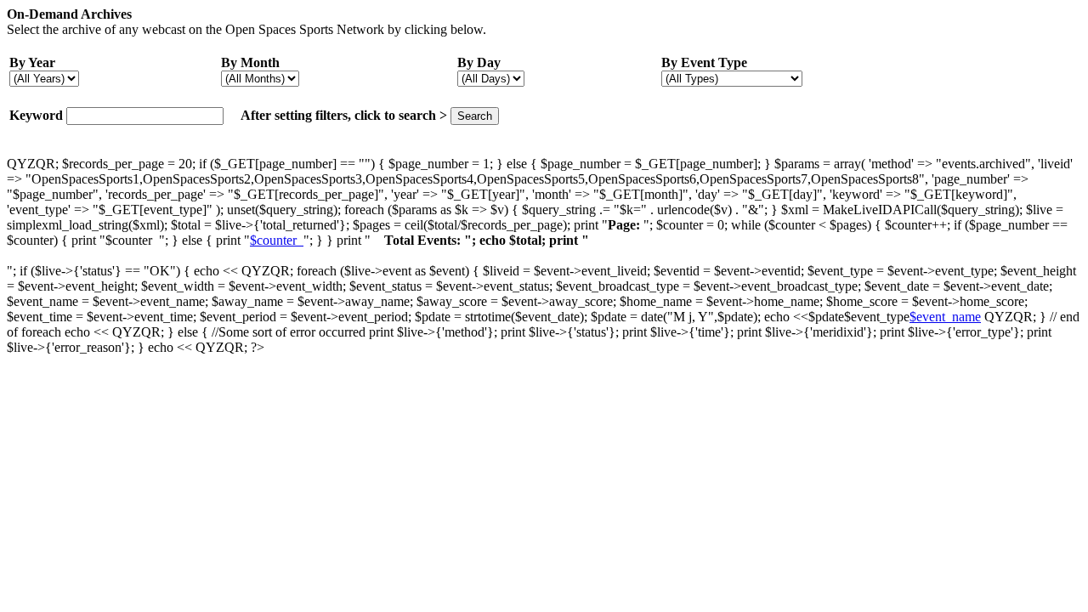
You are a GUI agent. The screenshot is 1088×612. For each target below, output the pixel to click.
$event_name (945, 316)
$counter (276, 240)
